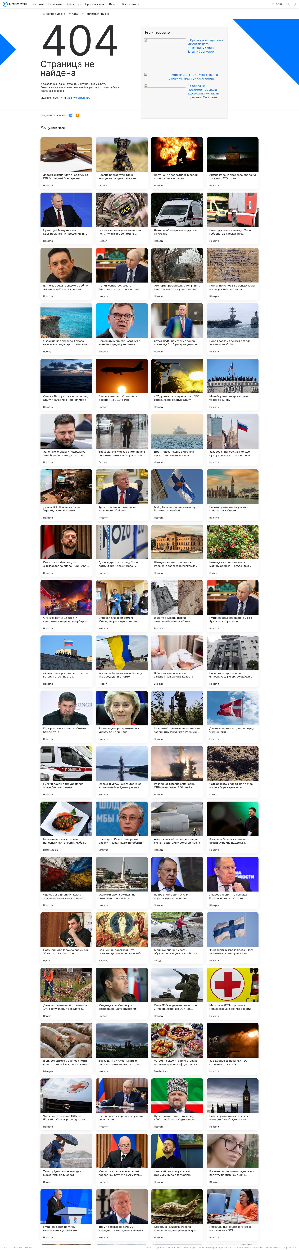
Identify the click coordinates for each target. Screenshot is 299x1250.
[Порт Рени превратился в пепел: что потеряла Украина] (177, 163)
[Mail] (5, 4)
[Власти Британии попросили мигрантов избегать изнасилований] (233, 495)
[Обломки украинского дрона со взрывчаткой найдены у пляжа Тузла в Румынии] (122, 772)
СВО (75, 13)
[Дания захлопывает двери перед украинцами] (233, 717)
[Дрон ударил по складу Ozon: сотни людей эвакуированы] (122, 551)
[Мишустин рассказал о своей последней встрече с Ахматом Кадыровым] (122, 1160)
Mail (5, 1247)
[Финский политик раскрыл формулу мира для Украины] (177, 1160)
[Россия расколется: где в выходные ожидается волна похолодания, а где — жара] (122, 163)
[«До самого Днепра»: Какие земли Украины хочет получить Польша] (66, 883)
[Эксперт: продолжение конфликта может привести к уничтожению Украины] (177, 274)
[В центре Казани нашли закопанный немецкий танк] (177, 606)
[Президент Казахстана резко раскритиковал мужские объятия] (122, 827)
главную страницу (77, 97)
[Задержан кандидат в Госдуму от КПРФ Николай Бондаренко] (66, 163)
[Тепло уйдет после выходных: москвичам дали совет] (66, 1160)
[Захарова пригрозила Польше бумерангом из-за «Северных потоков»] (233, 440)
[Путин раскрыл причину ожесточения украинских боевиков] (66, 1215)
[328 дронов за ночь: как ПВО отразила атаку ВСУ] (233, 1049)
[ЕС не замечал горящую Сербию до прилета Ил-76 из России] (66, 274)
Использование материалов (248, 1247)
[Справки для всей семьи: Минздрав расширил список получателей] (122, 606)
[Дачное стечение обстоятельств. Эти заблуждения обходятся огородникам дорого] (66, 994)
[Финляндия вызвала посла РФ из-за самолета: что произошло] (233, 938)
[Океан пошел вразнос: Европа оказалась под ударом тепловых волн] (66, 329)
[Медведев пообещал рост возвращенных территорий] (122, 994)
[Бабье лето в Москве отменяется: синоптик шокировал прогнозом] (122, 440)
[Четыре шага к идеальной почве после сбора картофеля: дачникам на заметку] (233, 772)
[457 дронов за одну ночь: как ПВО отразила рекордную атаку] (177, 385)
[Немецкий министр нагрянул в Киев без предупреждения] (122, 329)
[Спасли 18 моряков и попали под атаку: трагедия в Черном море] (66, 385)
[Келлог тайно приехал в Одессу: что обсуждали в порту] (122, 661)
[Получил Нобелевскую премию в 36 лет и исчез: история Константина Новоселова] (66, 938)
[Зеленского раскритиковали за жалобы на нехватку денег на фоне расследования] (66, 440)
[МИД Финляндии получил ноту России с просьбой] (177, 495)
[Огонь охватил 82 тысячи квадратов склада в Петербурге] (66, 606)
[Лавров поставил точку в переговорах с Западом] (177, 883)
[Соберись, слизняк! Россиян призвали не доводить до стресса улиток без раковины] (177, 1215)
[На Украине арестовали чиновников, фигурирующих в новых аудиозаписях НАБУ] (233, 661)
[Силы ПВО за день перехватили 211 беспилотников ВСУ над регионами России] (177, 994)
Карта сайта (290, 1247)
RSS (148, 1247)
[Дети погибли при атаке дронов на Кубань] (177, 218)
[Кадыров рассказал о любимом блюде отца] (66, 717)
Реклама (29, 1247)
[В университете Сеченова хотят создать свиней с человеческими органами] (66, 1049)
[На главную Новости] (17, 4)
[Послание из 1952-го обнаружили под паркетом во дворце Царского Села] (233, 274)
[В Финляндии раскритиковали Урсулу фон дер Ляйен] (122, 717)
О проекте (159, 1247)
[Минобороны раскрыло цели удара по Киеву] (233, 385)
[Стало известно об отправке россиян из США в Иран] (122, 385)
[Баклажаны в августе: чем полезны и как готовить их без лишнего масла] (66, 827)
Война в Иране (55, 13)
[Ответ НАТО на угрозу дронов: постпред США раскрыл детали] (177, 329)
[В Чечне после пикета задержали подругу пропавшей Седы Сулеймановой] (233, 1160)
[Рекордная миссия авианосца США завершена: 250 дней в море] (177, 772)
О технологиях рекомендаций (181, 1247)
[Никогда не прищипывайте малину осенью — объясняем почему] (233, 551)
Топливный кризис (97, 13)
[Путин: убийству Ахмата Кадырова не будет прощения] (122, 274)
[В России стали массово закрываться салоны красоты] (177, 661)
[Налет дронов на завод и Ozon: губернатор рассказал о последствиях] (233, 218)
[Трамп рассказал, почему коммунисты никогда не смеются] (122, 1215)
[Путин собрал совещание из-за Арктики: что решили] (233, 606)
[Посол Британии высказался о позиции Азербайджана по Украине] (233, 1104)
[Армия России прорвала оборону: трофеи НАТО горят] (233, 163)
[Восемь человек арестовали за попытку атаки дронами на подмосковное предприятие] (122, 218)
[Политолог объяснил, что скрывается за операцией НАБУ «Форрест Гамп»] (66, 551)
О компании (16, 1247)
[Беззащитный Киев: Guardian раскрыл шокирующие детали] (122, 1049)
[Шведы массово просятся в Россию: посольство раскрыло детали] (177, 551)
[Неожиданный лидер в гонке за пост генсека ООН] (233, 1215)
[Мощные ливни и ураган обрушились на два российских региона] (177, 938)
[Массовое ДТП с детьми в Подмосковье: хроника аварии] (233, 994)
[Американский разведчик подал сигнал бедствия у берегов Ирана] (177, 827)
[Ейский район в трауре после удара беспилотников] (66, 772)
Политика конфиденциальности (215, 1247)
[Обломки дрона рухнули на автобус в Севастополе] (122, 883)
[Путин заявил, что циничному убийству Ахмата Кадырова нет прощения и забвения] (177, 1104)
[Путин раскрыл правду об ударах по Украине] (122, 1104)
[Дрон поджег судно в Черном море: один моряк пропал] (177, 440)
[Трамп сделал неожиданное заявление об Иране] (122, 495)
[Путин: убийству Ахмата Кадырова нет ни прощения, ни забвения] (66, 218)
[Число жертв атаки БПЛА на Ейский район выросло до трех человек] (66, 1104)
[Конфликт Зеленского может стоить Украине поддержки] (233, 827)
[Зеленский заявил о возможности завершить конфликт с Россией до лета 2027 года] (177, 717)
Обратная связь (273, 1247)
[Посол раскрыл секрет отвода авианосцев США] (233, 329)
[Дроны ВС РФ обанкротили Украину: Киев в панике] (66, 495)
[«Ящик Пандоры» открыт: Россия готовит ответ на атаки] (66, 661)
